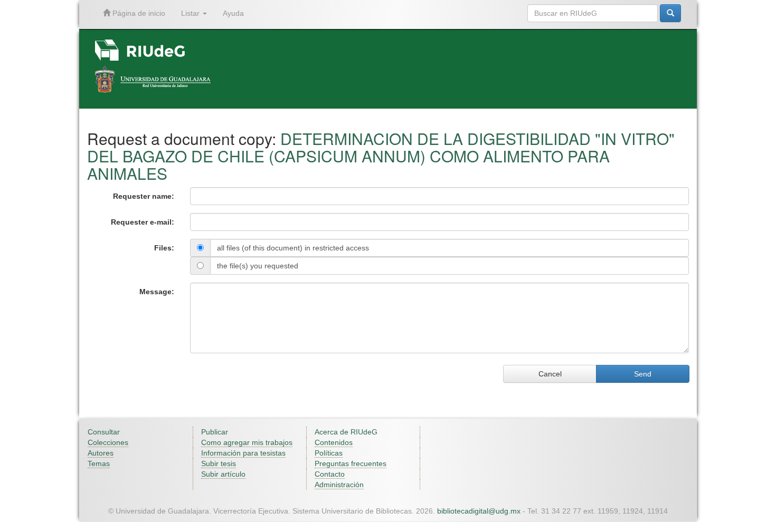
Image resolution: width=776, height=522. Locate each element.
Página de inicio (137, 13)
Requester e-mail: (142, 222)
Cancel (550, 374)
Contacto (330, 474)
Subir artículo (223, 474)
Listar (191, 13)
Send (642, 374)
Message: (156, 291)
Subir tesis (218, 463)
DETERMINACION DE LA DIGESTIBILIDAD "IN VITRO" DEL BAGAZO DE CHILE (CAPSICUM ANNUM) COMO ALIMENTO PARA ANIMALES (381, 156)
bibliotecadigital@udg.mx (479, 511)
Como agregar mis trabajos (246, 442)
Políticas (329, 453)
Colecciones (108, 442)
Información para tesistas (243, 453)
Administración (339, 484)
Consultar (104, 432)
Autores (100, 453)
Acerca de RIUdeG (346, 432)
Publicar (214, 432)
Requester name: (143, 196)
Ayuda (233, 13)
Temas (99, 463)
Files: (164, 248)
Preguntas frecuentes (350, 463)
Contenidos (334, 442)
